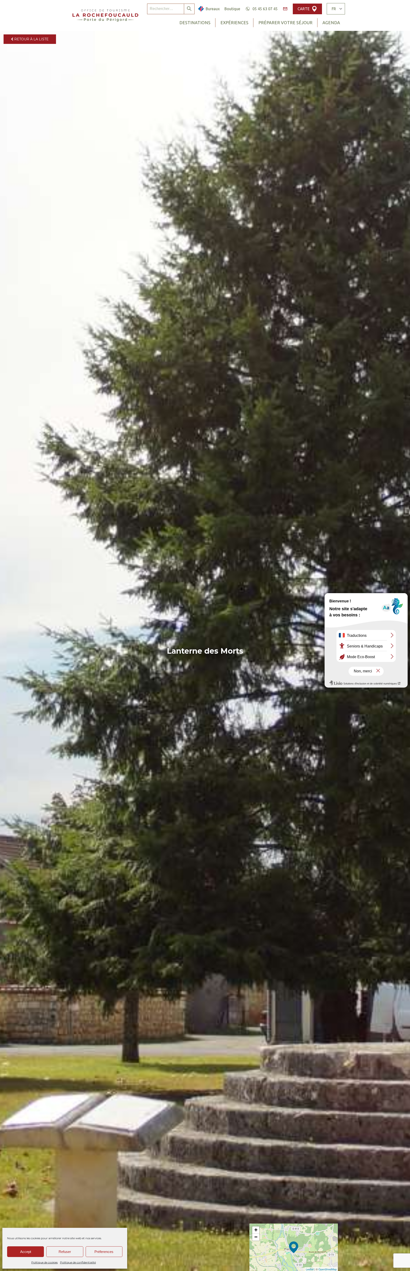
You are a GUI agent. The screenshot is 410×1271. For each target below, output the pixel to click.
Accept (25, 1252)
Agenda (331, 22)
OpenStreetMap (327, 1269)
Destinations (194, 22)
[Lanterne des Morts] (293, 1247)
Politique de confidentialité (78, 1262)
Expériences (234, 22)
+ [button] (255, 1230)
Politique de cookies (44, 1262)
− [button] (255, 1237)
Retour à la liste (31, 39)
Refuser (65, 1252)
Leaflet (310, 1269)
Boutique (232, 9)
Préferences (103, 1252)
